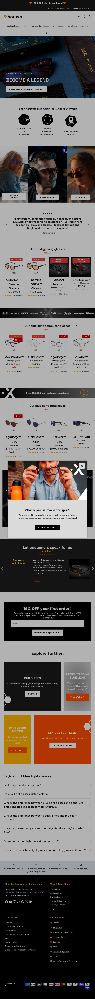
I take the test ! (47, 527)
